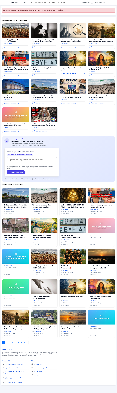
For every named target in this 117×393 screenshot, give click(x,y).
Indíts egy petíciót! (99, 2)
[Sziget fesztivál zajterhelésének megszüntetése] (101, 64)
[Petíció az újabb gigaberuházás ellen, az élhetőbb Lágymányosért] (15, 120)
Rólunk (54, 2)
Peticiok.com (15, 2)
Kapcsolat (47, 2)
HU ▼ (26, 2)
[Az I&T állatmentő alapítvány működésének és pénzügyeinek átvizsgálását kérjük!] (73, 36)
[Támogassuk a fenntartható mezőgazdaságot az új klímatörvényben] (101, 92)
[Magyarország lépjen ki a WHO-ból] (73, 63)
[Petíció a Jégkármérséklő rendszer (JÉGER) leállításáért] (15, 36)
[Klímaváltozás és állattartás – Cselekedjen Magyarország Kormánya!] (101, 36)
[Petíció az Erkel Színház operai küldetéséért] (15, 92)
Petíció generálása (17, 172)
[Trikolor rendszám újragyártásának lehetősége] (44, 64)
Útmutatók (6, 361)
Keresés (62, 2)
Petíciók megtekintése (36, 2)
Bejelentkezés (86, 2)
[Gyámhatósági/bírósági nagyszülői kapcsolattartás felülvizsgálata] (44, 36)
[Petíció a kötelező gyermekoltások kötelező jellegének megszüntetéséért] (15, 64)
